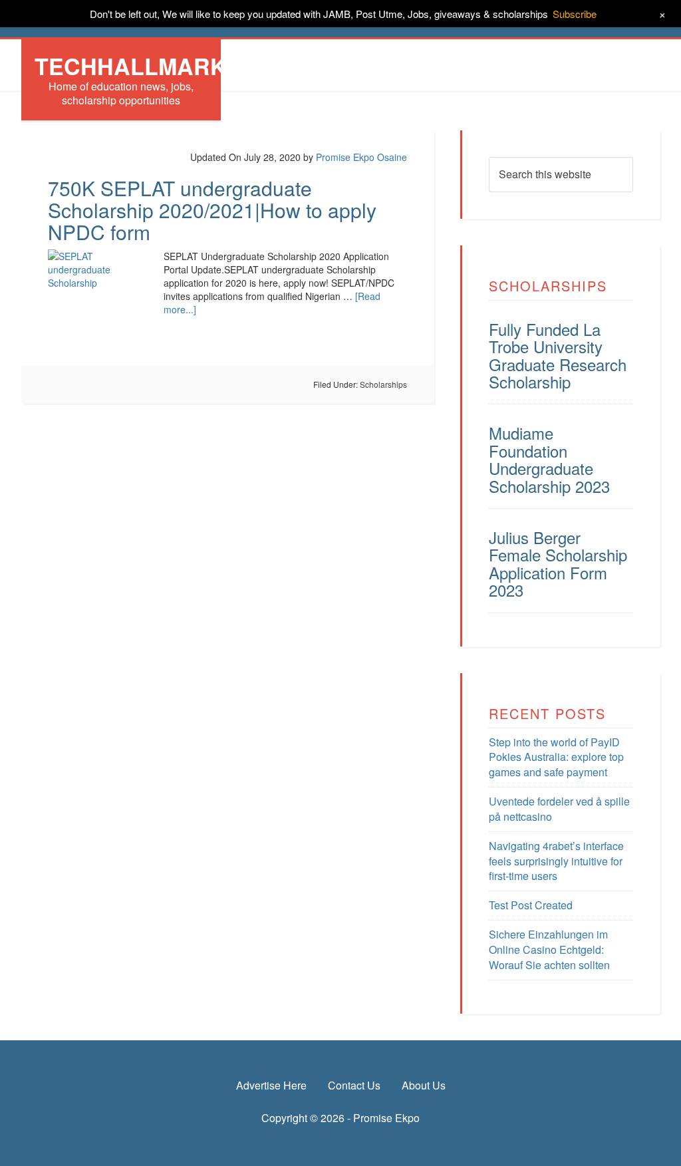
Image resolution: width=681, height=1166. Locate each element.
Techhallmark (131, 66)
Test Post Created (531, 905)
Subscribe (575, 14)
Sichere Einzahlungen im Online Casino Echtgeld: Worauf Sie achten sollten (549, 949)
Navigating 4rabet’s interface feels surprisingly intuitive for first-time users (556, 861)
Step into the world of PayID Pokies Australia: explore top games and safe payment (556, 757)
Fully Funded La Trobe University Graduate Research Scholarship (557, 355)
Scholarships (383, 384)
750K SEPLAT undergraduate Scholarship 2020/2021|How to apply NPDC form (212, 210)
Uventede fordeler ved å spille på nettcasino (559, 809)
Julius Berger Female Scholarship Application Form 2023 (558, 563)
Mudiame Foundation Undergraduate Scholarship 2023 (549, 459)
